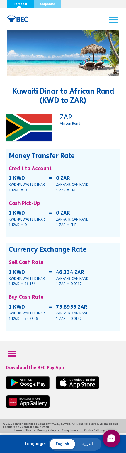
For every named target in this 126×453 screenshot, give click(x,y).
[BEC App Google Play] (28, 388)
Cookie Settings (94, 430)
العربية (87, 444)
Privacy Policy (46, 430)
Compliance (70, 430)
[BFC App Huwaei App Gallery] (28, 407)
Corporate (47, 4)
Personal (20, 4)
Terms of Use (22, 430)
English (62, 444)
